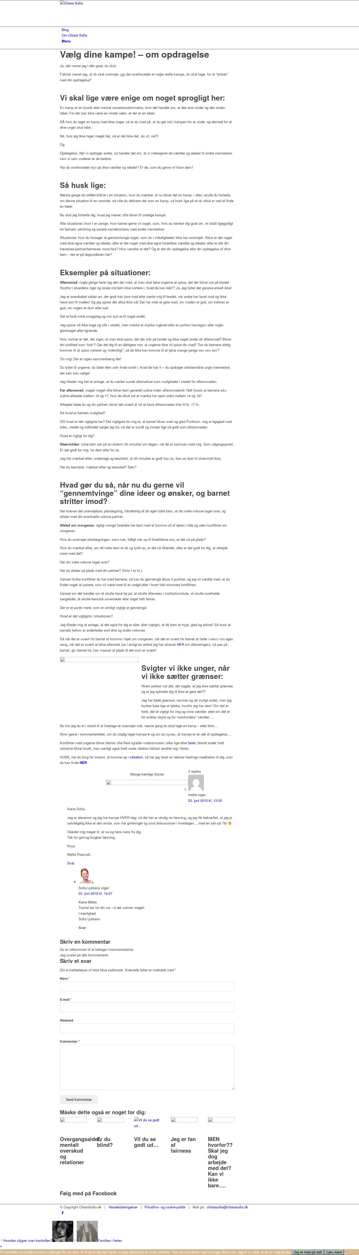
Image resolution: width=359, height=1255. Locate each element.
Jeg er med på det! (308, 1252)
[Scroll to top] (1, 1246)
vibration (136, 756)
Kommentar (70, 1041)
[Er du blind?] (110, 1120)
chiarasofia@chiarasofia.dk (227, 1206)
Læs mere (334, 1252)
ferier (192, 742)
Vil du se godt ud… (146, 1141)
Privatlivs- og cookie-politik (165, 1206)
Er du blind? (105, 1141)
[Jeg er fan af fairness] (184, 1120)
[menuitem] (180, 29)
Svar (70, 863)
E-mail (65, 999)
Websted (66, 1020)
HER (180, 644)
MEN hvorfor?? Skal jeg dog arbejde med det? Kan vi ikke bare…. (220, 1162)
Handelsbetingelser (123, 1206)
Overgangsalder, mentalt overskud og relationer (80, 1150)
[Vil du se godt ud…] (147, 1125)
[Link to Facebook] (63, 1212)
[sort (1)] (99, 3)
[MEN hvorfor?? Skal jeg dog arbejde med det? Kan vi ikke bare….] (221, 1120)
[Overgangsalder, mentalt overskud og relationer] (73, 1120)
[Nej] (346, 1253)
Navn (65, 978)
